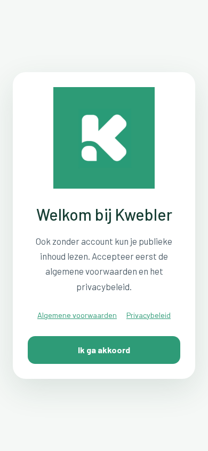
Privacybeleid (148, 315)
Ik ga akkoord (104, 350)
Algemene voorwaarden (77, 315)
